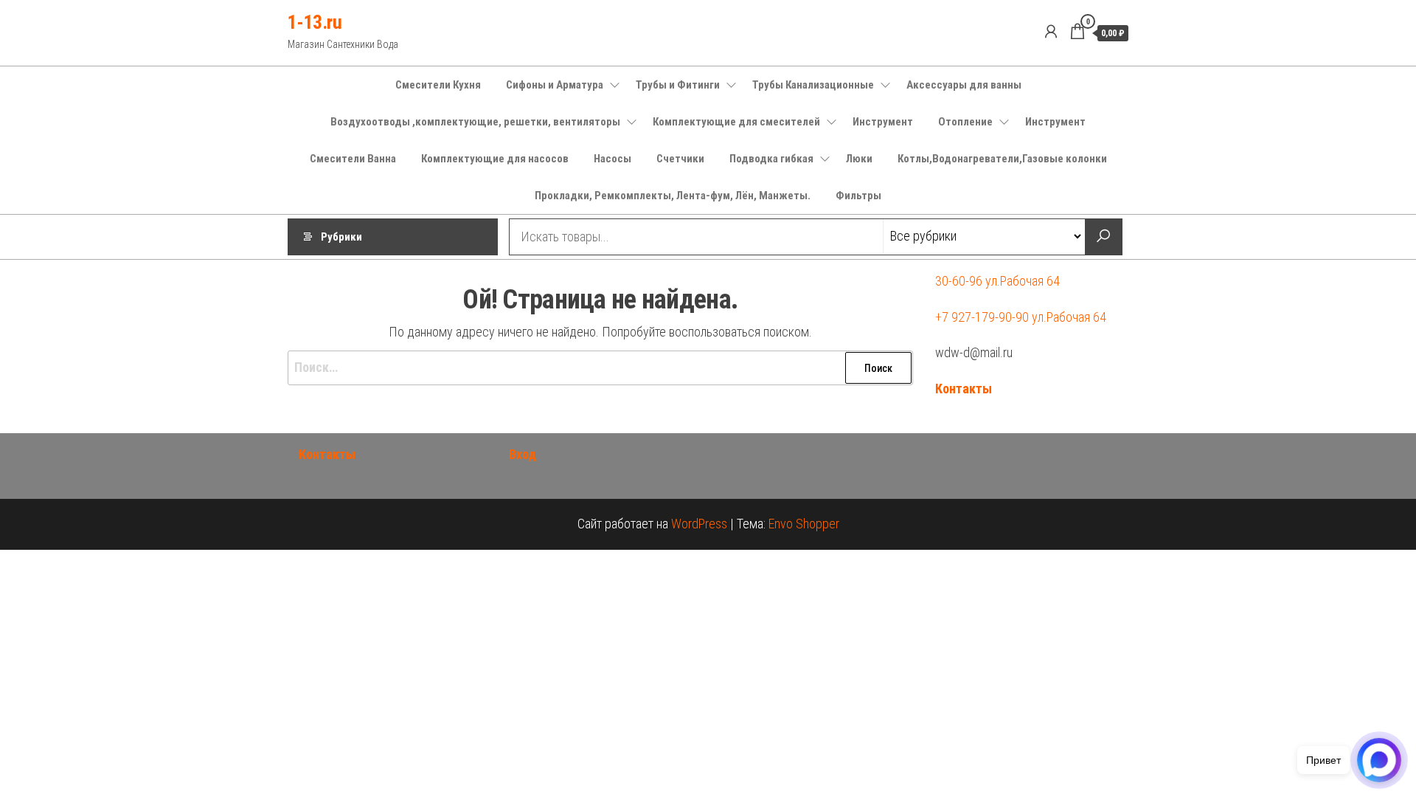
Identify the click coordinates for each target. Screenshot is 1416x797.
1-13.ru (314, 22)
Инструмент (883, 121)
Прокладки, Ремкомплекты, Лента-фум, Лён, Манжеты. (673, 195)
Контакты (963, 388)
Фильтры (858, 195)
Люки (859, 158)
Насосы (612, 158)
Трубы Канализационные (813, 85)
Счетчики (680, 158)
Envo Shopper (803, 523)
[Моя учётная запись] (1051, 32)
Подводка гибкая (771, 158)
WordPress (699, 523)
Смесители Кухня (438, 85)
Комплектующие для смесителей (736, 121)
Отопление (965, 121)
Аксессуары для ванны (963, 85)
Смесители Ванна (353, 158)
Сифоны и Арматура (554, 85)
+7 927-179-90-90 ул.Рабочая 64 (1020, 317)
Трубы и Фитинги (678, 85)
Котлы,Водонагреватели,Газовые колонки (1002, 158)
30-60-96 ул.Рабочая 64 (997, 281)
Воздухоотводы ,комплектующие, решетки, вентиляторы (475, 121)
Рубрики (341, 237)
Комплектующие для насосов (495, 158)
